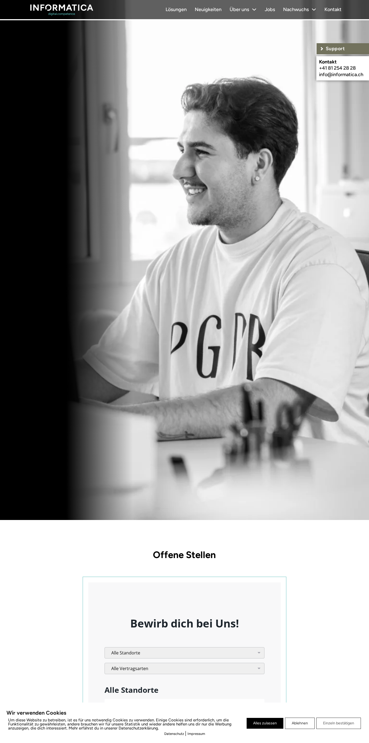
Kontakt (332, 9)
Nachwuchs (296, 9)
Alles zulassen (265, 723)
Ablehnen (300, 723)
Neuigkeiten (208, 9)
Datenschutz (174, 734)
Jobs (270, 9)
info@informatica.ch (341, 74)
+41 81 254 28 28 (337, 68)
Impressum (196, 734)
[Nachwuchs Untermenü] (313, 9)
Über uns (239, 9)
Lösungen (176, 9)
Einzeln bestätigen (338, 723)
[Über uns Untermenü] (254, 9)
